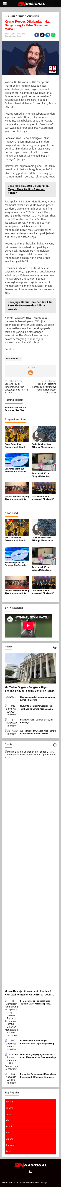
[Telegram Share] (47, 35)
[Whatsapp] (53, 35)
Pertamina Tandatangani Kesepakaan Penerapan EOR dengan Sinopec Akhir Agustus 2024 (38, 1076)
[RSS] (30, 372)
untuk (9, 1126)
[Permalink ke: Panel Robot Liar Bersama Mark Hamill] (17, 433)
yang (8, 1114)
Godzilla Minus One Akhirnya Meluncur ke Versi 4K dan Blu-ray (42, 446)
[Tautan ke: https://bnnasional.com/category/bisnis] (55, 745)
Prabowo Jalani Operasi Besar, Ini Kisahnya (36, 721)
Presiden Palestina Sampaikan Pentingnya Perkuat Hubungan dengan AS (44, 387)
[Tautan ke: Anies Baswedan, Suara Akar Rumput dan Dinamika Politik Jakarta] (11, 732)
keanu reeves (13, 358)
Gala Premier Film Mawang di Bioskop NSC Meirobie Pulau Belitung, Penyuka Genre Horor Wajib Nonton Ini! (44, 498)
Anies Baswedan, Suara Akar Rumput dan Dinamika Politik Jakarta (38, 732)
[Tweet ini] (42, 35)
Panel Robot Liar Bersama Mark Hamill (15, 445)
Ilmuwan (10, 1145)
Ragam (9, 1101)
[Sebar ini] (36, 35)
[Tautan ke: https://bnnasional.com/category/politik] (55, 647)
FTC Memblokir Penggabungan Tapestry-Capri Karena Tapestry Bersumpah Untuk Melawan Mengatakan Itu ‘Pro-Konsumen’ (35, 1002)
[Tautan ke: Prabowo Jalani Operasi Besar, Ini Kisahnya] (11, 722)
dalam (9, 1138)
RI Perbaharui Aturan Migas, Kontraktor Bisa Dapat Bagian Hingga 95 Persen (38, 1042)
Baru (8, 1132)
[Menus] (4, 3)
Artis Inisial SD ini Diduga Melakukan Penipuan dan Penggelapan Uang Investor (41, 475)
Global (9, 1107)
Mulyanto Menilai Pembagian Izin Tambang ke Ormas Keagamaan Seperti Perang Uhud (36, 707)
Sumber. (10, 349)
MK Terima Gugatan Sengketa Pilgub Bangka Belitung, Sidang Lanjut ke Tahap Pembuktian (29, 689)
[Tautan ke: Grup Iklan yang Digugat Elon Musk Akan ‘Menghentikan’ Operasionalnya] (11, 1061)
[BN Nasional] (31, 3)
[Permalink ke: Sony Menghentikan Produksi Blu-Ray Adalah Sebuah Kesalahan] (17, 459)
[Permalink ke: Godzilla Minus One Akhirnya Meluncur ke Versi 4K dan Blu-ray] (44, 433)
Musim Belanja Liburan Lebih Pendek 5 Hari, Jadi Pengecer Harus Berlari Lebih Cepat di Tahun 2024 (28, 993)
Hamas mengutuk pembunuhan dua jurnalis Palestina (37, 698)
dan (8, 1120)
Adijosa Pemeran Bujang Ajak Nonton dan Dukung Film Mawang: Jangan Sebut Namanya (17, 498)
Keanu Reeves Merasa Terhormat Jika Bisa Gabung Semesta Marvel (16, 409)
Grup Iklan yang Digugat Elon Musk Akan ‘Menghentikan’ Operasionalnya (38, 1056)
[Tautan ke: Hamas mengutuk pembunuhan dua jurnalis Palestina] (11, 697)
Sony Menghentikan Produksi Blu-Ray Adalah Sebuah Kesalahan (17, 470)
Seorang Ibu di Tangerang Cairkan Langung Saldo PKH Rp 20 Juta (16, 387)
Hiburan (19, 36)
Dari (8, 1151)
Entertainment (10, 36)
